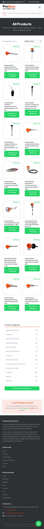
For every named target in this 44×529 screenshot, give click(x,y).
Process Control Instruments (21, 364)
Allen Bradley (6, 498)
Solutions (21, 381)
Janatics (5, 495)
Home (4, 13)
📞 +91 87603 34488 (32, 2)
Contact (5, 463)
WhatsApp (25, 408)
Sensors (21, 376)
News (4, 466)
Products (21, 372)
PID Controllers (21, 347)
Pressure (21, 355)
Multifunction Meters (21, 339)
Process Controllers (21, 368)
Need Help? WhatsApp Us (22, 388)
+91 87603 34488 (10, 510)
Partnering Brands (21, 343)
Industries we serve (8, 460)
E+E (3, 491)
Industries (21, 334)
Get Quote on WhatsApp (12, 75)
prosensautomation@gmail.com (15, 513)
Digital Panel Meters (21, 330)
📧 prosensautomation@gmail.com (13, 2)
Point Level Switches (21, 351)
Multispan (5, 482)
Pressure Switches (21, 360)
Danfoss (5, 488)
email (32, 408)
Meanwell (5, 479)
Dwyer (4, 485)
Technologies (6, 457)
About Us (5, 454)
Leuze (4, 476)
